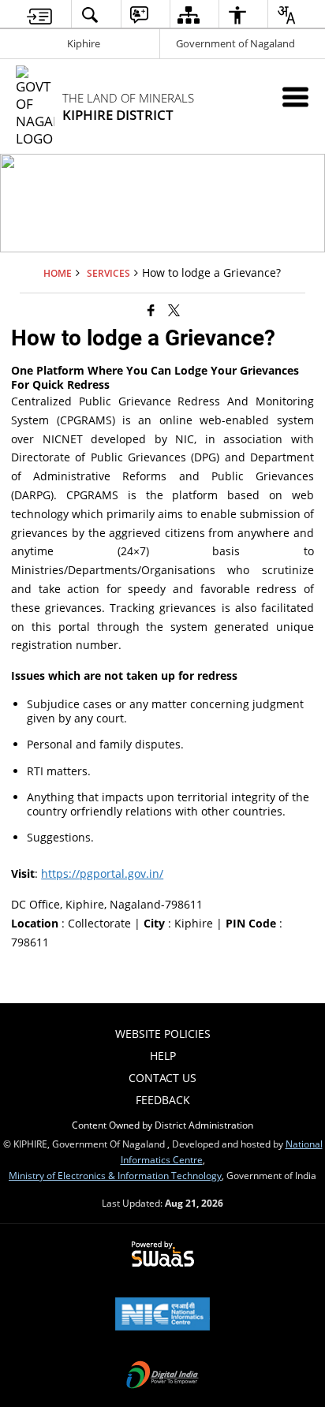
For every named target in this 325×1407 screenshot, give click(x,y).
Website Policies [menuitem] (163, 1033)
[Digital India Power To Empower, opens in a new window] (162, 1376)
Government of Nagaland (235, 43)
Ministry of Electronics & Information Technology (115, 1175)
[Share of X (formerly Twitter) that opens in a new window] (174, 309)
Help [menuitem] (163, 1055)
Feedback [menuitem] (163, 1099)
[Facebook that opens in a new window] (151, 309)
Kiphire (83, 43)
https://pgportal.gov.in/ (102, 873)
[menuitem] (39, 14)
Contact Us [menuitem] (162, 1077)
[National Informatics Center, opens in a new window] (162, 1315)
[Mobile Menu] (295, 96)
